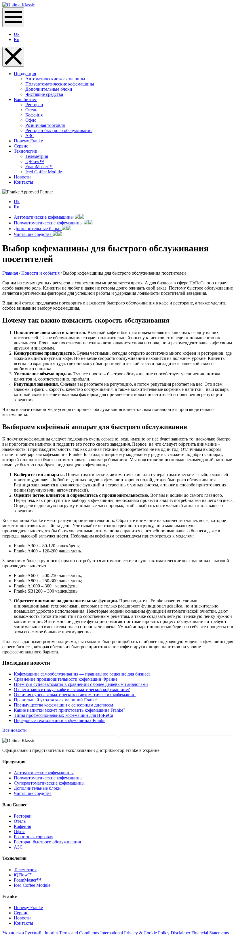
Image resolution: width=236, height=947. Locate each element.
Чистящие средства (44, 94)
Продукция (25, 73)
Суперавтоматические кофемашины (49, 783)
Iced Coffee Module (43, 171)
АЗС (29, 135)
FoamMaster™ (39, 166)
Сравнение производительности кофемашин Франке (65, 679)
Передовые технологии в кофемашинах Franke (59, 720)
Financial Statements (210, 932)
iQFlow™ (34, 161)
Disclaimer (180, 932)
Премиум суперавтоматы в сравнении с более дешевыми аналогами (81, 684)
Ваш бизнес (25, 99)
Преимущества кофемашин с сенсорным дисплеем (63, 705)
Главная (10, 273)
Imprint (51, 932)
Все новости (14, 730)
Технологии (25, 151)
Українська (13, 932)
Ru (16, 39)
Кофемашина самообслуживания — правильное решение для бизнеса (82, 674)
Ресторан (34, 104)
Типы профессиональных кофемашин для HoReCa (63, 715)
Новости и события (40, 273)
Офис (30, 120)
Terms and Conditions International (91, 932)
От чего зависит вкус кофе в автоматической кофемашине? (72, 689)
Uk (17, 34)
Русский (33, 932)
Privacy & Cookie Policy (147, 932)
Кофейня (34, 114)
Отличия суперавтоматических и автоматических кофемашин (75, 694)
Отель (31, 109)
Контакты (23, 182)
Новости (22, 176)
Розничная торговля (45, 125)
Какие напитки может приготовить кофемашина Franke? (69, 710)
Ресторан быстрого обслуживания (58, 130)
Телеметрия (36, 156)
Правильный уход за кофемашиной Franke (55, 699)
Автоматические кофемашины (55, 78)
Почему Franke (28, 140)
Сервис (21, 145)
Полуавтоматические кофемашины (59, 83)
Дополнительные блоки (48, 89)
